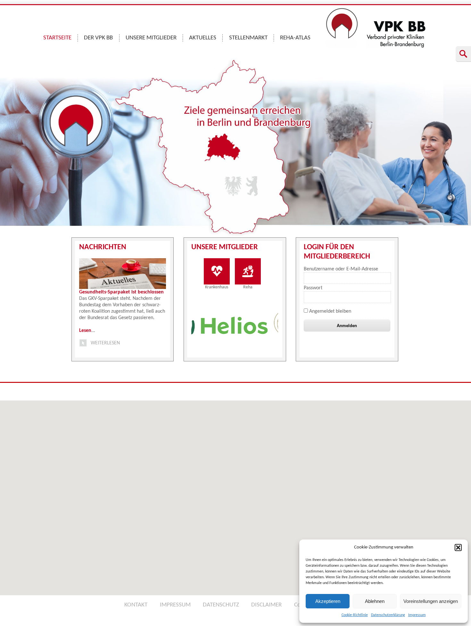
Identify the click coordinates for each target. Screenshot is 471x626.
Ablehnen (374, 601)
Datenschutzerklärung (388, 615)
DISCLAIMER (266, 605)
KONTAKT (135, 605)
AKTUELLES (202, 38)
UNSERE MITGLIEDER (151, 38)
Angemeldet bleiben (329, 311)
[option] (269, 324)
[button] (458, 547)
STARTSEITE (57, 38)
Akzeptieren (327, 601)
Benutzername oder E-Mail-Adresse (341, 269)
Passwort (313, 288)
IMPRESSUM (175, 605)
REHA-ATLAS (295, 38)
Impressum (417, 615)
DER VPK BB (98, 38)
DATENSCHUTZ (221, 605)
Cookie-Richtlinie (355, 615)
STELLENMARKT (248, 38)
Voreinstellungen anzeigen (430, 601)
